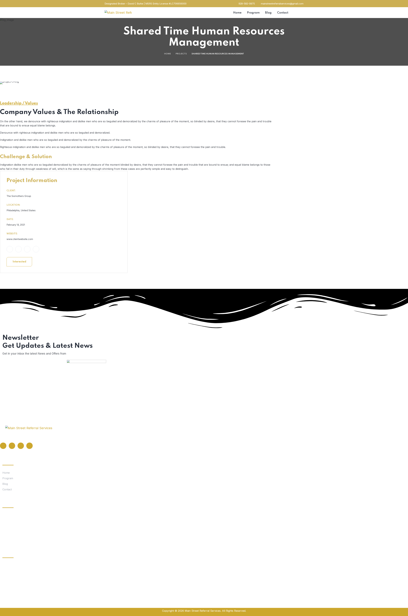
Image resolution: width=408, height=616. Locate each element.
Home (167, 54)
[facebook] (3, 446)
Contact (7, 489)
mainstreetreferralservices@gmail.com (282, 3)
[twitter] (12, 446)
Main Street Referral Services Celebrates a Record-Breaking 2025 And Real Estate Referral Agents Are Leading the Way (51, 521)
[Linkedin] (21, 446)
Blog (5, 483)
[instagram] (29, 446)
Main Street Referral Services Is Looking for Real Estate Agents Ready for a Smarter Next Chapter (51, 537)
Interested (19, 261)
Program (7, 478)
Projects (181, 54)
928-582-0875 (247, 3)
